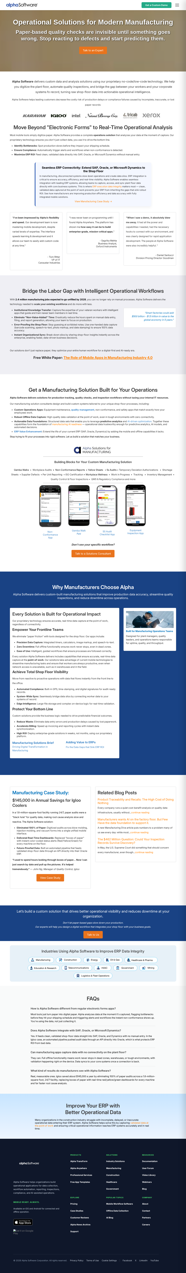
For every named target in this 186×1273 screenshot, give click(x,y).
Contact (146, 1211)
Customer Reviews (79, 1217)
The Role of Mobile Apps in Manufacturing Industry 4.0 (108, 358)
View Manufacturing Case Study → (93, 201)
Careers (146, 1224)
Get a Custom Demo (156, 5)
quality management (82, 409)
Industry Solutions (115, 1161)
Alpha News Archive (80, 1224)
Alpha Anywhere (78, 1168)
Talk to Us (93, 934)
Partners (146, 1217)
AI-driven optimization (139, 421)
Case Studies (76, 1211)
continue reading (140, 812)
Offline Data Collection (117, 1211)
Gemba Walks (21, 469)
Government (112, 1189)
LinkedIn (143, 1260)
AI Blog (109, 1217)
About (145, 1204)
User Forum (148, 1168)
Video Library (148, 1175)
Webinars (147, 1182)
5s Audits (112, 469)
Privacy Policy (76, 1260)
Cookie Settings (109, 1260)
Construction (112, 1175)
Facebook (127, 1260)
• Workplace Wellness (96, 474)
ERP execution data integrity (107, 186)
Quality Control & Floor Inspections (70, 479)
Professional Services (81, 1175)
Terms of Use (92, 1260)
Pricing (73, 1204)
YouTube (154, 1260)
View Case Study (50, 877)
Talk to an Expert (93, 50)
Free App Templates (80, 1182)
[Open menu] (177, 5)
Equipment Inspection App (135, 532)
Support (74, 1231)
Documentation (150, 1161)
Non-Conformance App (50, 534)
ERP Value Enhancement (28, 431)
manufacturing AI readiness (67, 424)
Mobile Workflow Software (119, 1204)
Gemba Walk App (79, 532)
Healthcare (111, 1182)
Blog (144, 1189)
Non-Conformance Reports (70, 469)
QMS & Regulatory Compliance (108, 479)
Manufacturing (113, 1168)
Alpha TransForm (78, 1161)
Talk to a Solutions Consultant (93, 553)
